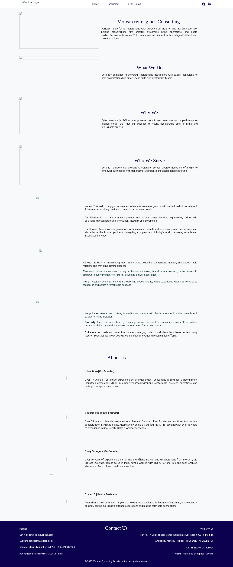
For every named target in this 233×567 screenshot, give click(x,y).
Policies (23, 529)
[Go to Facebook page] (205, 4)
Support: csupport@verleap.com (36, 541)
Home (95, 4)
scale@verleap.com (43, 535)
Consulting (113, 4)
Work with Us (207, 529)
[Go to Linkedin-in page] (209, 4)
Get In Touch (133, 4)
